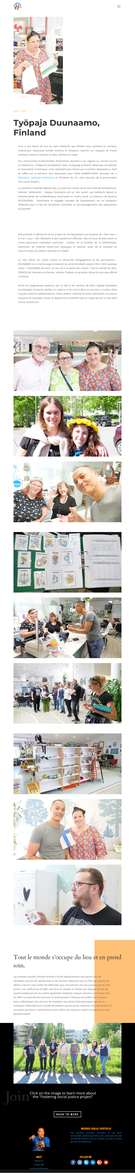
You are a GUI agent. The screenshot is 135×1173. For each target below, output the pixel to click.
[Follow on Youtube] (106, 1162)
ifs (76, 177)
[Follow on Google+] (99, 1162)
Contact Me (39, 1164)
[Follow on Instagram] (79, 1162)
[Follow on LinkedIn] (92, 1162)
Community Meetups (39, 1168)
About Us (39, 1160)
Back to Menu (67, 1114)
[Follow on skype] (86, 1162)
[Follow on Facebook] (73, 1162)
